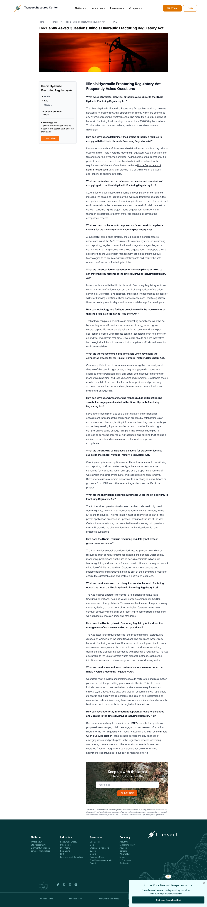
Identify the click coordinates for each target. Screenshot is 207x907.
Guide (47, 96)
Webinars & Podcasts (99, 848)
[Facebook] (58, 885)
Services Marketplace (40, 851)
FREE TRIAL (172, 8)
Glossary (48, 105)
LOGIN (190, 8)
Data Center (65, 845)
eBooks (93, 851)
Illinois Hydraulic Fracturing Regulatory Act (85, 21)
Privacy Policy (75, 898)
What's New (36, 842)
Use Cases (95, 842)
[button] (168, 885)
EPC (62, 854)
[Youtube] (76, 885)
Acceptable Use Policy (109, 898)
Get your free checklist (168, 899)
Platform (79, 8)
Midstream (65, 848)
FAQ (115, 21)
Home (41, 21)
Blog (92, 845)
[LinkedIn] (70, 885)
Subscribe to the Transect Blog (127, 776)
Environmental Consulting (71, 857)
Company (134, 8)
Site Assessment (38, 845)
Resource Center (97, 857)
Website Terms (46, 898)
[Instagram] (64, 885)
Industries (97, 8)
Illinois (55, 21)
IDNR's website (139, 723)
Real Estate (65, 851)
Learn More (50, 138)
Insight (93, 854)
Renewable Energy (68, 842)
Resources (116, 8)
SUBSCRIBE (127, 793)
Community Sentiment (40, 848)
